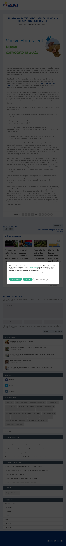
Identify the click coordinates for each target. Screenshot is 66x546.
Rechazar (27, 279)
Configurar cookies (40, 279)
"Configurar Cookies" (33, 270)
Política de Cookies (33, 267)
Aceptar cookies (16, 279)
